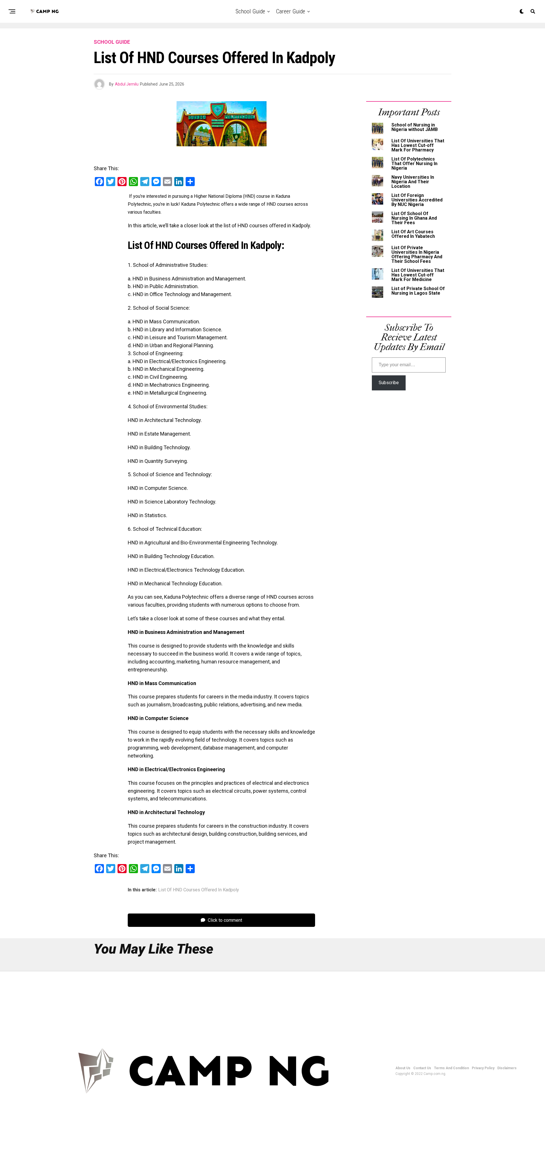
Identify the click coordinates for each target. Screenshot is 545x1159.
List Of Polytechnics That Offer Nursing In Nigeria (414, 163)
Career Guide (290, 11)
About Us (402, 1068)
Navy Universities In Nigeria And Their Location (412, 181)
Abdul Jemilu (127, 84)
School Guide (250, 11)
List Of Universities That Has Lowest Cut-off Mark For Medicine (417, 275)
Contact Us (422, 1068)
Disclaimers (507, 1068)
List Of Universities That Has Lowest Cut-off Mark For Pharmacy (417, 145)
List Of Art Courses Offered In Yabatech (413, 234)
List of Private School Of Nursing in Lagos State (418, 291)
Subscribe (389, 382)
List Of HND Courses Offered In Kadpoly (198, 890)
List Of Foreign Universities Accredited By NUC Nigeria (417, 200)
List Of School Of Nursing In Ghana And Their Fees (414, 218)
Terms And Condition (451, 1068)
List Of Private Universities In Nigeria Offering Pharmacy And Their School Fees (416, 254)
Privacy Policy (483, 1068)
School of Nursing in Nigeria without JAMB (414, 127)
